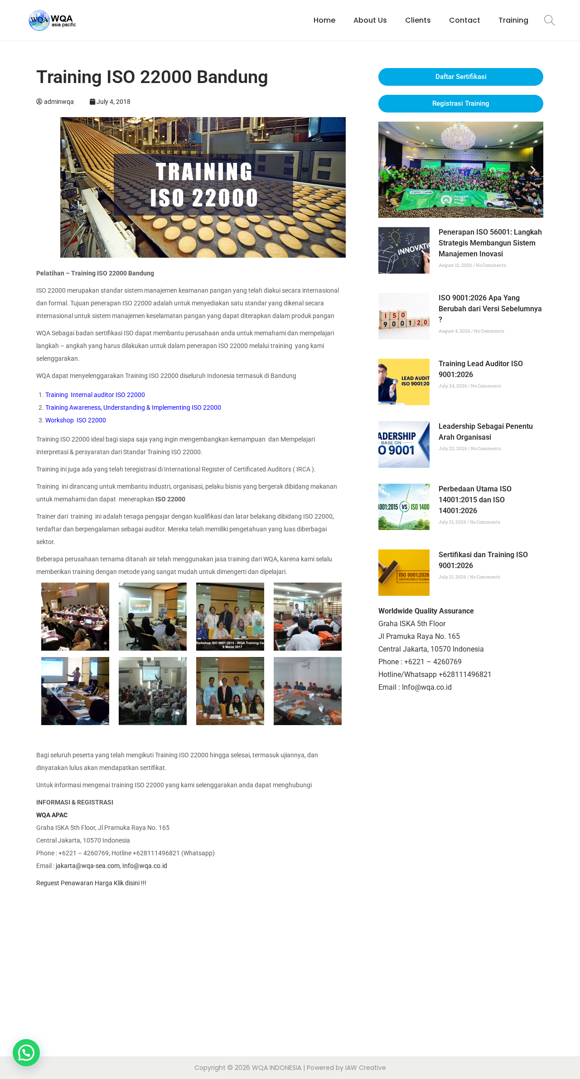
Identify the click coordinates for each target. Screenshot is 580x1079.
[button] (388, 170)
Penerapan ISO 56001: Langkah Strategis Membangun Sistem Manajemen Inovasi (490, 243)
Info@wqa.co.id (144, 865)
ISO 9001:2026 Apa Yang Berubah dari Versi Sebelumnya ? (490, 309)
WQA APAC (52, 815)
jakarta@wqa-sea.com (88, 865)
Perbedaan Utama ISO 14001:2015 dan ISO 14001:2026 (475, 500)
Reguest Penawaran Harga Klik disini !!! (91, 883)
